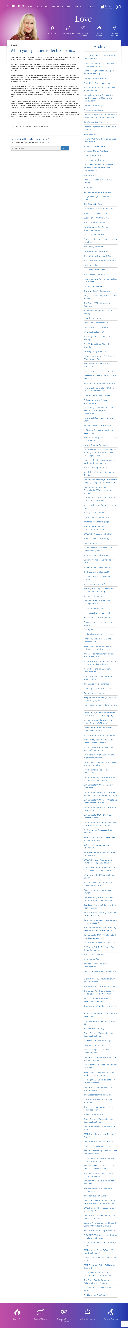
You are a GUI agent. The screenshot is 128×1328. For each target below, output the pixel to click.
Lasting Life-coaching (87, 1319)
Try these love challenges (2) (97, 555)
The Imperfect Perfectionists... (97, 291)
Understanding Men (93, 543)
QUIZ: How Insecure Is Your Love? (99, 1142)
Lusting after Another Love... (96, 218)
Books (91, 7)
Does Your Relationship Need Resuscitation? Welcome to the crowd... (98, 490)
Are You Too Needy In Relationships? (100, 942)
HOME (30, 7)
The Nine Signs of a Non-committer (100, 986)
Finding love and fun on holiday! (98, 634)
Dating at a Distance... (93, 286)
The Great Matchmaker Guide (97, 1095)
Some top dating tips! (93, 608)
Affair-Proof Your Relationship (97, 83)
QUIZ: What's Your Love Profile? (98, 534)
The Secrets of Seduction (95, 955)
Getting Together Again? (95, 78)
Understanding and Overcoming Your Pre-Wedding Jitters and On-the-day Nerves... (99, 98)
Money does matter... (93, 156)
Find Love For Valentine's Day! (97, 1041)
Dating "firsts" (90, 630)
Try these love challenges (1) (96, 538)
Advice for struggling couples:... (97, 395)
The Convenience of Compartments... (100, 260)
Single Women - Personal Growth (99, 567)
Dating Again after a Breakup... (97, 192)
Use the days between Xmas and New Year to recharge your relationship (99, 410)
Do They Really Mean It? (95, 352)
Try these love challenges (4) (97, 572)
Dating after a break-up (94, 693)
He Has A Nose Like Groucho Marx (99, 371)
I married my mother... (94, 318)
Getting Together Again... (95, 105)
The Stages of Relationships (96, 684)
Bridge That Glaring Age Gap (97, 517)
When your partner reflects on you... (100, 383)
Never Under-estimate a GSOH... (98, 323)
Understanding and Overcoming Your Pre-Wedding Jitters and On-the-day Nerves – (99, 168)
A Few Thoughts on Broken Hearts (99, 735)
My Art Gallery (61, 7)
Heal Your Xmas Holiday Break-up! (99, 1230)
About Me (42, 7)
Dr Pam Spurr (15, 6)
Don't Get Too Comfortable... (96, 327)
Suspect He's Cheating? (94, 1028)
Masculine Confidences (94, 270)
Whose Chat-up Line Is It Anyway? (99, 425)
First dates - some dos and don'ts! (99, 617)
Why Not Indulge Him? (94, 332)
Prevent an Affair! (91, 959)
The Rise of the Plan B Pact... (96, 222)
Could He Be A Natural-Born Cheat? (100, 1146)
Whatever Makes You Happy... (97, 151)
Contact (79, 7)
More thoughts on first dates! (97, 613)
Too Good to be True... (93, 204)
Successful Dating (40, 1319)
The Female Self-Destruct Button (99, 256)
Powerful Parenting (111, 1319)
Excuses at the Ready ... (94, 110)
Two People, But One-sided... (96, 122)
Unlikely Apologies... (92, 265)
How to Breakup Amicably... (96, 445)
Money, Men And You (93, 1114)
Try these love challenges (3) (97, 522)
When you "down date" (94, 584)
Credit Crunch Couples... (94, 235)
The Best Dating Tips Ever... (96, 468)
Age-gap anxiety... (91, 175)
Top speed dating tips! (94, 596)
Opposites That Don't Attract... (97, 251)
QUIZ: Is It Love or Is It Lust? (96, 1045)
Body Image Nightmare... (95, 160)
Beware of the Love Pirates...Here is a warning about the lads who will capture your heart (100, 453)
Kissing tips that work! (94, 513)
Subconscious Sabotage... (95, 146)
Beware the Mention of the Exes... (99, 209)
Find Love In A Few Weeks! (96, 1295)
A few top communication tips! (98, 688)
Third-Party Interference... (95, 247)
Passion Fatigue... (91, 134)
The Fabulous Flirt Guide (95, 1196)
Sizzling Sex (17, 1319)
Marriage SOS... (90, 187)
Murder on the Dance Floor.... (96, 213)
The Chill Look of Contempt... (96, 274)
